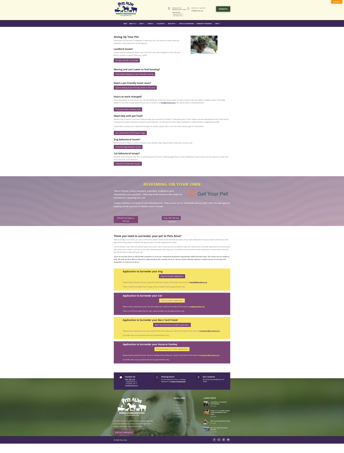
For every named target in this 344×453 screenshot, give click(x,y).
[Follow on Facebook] (214, 440)
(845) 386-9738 (130, 379)
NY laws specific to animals (127, 60)
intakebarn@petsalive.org (209, 331)
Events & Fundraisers (186, 23)
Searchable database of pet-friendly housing (134, 74)
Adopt (141, 23)
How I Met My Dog (171, 218)
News (217, 23)
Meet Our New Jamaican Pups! (220, 421)
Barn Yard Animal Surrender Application (172, 325)
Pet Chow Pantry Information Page (130, 133)
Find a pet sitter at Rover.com (128, 109)
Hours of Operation (178, 382)
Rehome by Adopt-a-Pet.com (126, 219)
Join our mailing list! (124, 432)
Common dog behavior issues (128, 147)
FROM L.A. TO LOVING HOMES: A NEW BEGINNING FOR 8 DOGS (220, 412)
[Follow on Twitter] (219, 440)
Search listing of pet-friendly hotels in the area (135, 87)
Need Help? (171, 23)
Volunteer (160, 23)
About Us (132, 23)
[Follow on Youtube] (228, 440)
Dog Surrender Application (172, 276)
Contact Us (179, 417)
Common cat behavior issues (128, 163)
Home (125, 23)
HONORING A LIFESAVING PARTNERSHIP (219, 403)
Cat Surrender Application (172, 300)
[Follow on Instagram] (224, 440)
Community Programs (204, 23)
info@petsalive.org (197, 11)
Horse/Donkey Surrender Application (172, 349)
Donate (150, 23)
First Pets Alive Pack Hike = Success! (219, 428)
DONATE (223, 8)
